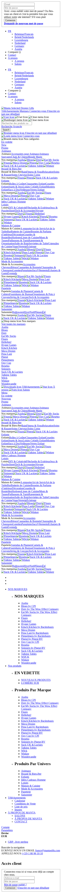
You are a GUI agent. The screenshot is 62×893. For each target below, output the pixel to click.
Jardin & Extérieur (40, 207)
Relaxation (48, 171)
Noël (32, 312)
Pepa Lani (6, 354)
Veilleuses (25, 189)
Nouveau (6, 398)
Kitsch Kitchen (9, 348)
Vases (15, 246)
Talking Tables (9, 374)
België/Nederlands (24, 37)
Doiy (4, 333)
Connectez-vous (38, 111)
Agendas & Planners (21, 291)
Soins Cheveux (19, 174)
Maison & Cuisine (10, 225)
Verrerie (22, 246)
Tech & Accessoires (25, 210)
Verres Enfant (37, 189)
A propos (13, 58)
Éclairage (31, 246)
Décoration (18, 234)
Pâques (38, 312)
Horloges (16, 237)
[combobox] (16, 123)
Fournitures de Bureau (21, 294)
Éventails (12, 273)
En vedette (6, 142)
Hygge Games (8, 345)
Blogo (4, 330)
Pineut (4, 357)
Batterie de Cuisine (21, 231)
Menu (4, 392)
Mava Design (8, 351)
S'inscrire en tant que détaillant (40, 133)
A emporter (26, 228)
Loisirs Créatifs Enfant (34, 186)
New (3, 144)
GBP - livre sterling (18, 841)
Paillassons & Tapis (18, 240)
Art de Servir (39, 228)
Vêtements (42, 270)
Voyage (39, 210)
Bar (9, 231)
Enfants (5, 180)
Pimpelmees (7, 359)
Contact (12, 55)
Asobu (4, 327)
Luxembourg (21, 40)
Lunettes (17, 270)
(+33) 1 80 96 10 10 (32, 853)
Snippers (5, 368)
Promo (4, 147)
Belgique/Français (24, 34)
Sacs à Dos (14, 189)
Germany (19, 46)
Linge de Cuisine (30, 237)
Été (44, 312)
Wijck (4, 377)
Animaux (6, 150)
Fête (28, 207)
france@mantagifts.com (47, 850)
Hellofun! (6, 342)
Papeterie (6, 288)
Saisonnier (6, 309)
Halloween (18, 312)
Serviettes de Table (38, 243)
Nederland (20, 43)
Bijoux (14, 267)
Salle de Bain (22, 243)
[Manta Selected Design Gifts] (17, 108)
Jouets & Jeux (15, 186)
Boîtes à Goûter (17, 183)
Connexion (10, 888)
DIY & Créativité (17, 207)
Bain (23, 171)
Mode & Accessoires (12, 261)
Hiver (27, 312)
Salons (18, 64)
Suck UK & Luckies (12, 371)
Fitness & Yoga (34, 171)
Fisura (4, 339)
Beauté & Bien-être (11, 168)
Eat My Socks (8, 336)
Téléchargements (10, 111)
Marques (24, 111)
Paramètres (7, 830)
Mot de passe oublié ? (15, 884)
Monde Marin (35, 156)
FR (9, 31)
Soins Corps (33, 174)
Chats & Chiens (19, 156)
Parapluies (26, 270)
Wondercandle (8, 383)
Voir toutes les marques (13, 324)
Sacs (34, 270)
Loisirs (4, 204)
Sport (12, 210)
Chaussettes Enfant (35, 183)
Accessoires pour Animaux (25, 153)
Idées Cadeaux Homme (13, 201)
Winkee (5, 380)
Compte (5, 827)
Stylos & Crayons (19, 297)
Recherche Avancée (11, 126)
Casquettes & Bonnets (29, 267)
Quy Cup (6, 362)
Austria (18, 49)
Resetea (5, 365)
